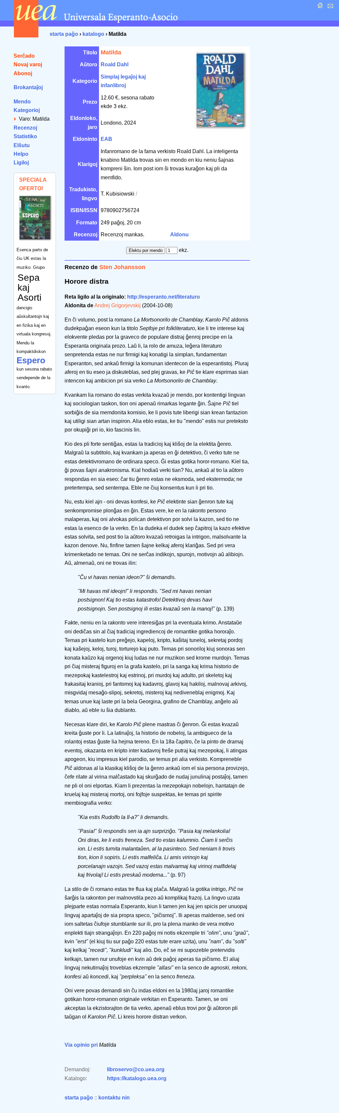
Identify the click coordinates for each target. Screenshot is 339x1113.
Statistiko (25, 136)
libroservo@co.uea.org (136, 1069)
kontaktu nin (114, 1097)
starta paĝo (64, 34)
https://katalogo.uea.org (137, 1078)
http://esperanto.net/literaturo (163, 297)
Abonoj (23, 73)
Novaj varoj (28, 64)
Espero (31, 360)
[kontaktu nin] (329, 7)
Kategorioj (27, 110)
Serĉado (24, 56)
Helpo (21, 154)
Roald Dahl (114, 64)
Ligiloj (21, 162)
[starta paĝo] (319, 7)
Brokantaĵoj (28, 87)
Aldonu (179, 234)
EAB (106, 139)
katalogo (93, 34)
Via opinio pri (81, 1045)
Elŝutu (22, 145)
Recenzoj (25, 128)
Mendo (22, 101)
